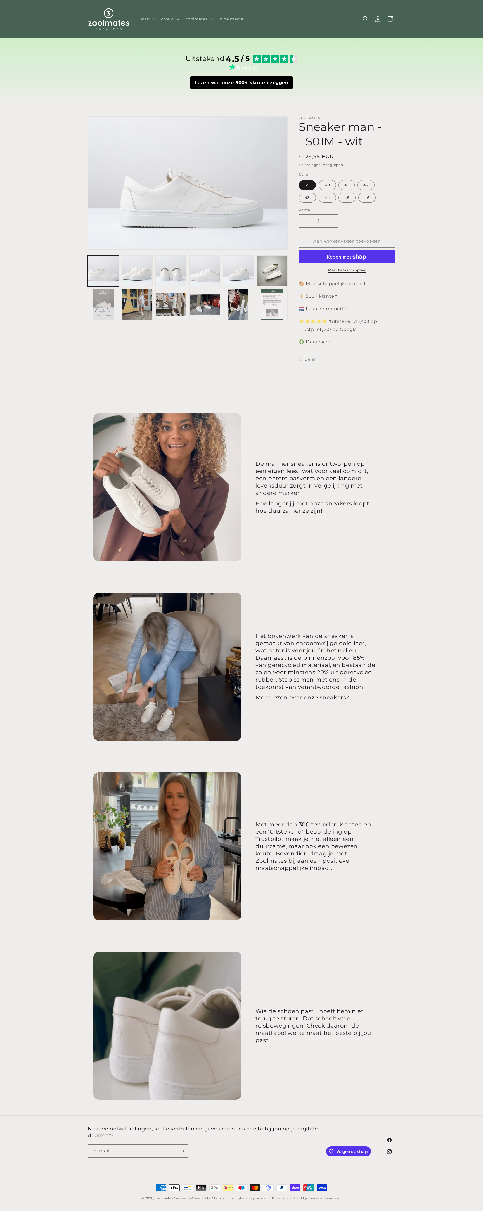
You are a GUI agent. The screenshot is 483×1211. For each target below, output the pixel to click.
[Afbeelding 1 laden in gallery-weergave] (103, 270)
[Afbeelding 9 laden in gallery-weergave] (170, 304)
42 (366, 185)
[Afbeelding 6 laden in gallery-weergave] (272, 270)
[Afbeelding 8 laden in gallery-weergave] (137, 304)
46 (367, 197)
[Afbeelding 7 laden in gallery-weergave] (103, 304)
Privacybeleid (283, 1198)
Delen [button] (310, 359)
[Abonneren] (182, 1151)
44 (327, 197)
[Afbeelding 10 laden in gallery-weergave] (204, 304)
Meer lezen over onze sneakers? (302, 697)
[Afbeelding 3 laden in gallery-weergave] (170, 270)
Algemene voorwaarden (321, 1198)
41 (346, 185)
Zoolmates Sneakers (172, 1198)
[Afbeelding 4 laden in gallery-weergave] (204, 270)
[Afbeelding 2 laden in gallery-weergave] (137, 270)
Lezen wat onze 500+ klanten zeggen (241, 82)
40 (327, 185)
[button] (147, 19)
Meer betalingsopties (347, 270)
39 (307, 185)
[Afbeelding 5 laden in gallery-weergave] (238, 270)
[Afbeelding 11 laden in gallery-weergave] (238, 304)
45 (347, 197)
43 (307, 197)
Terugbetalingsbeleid (248, 1198)
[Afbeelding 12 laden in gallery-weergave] (272, 304)
